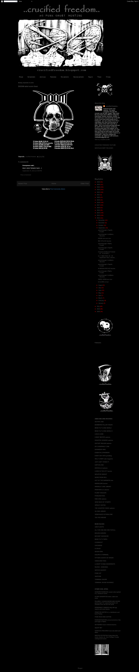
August (100, 285)
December (101, 220)
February (101, 300)
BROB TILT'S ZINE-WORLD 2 (104, 431)
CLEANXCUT (99, 542)
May (99, 293)
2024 (98, 187)
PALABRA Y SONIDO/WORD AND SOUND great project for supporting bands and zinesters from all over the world (107, 603)
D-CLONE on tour (103, 282)
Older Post (85, 183)
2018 (98, 202)
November (101, 222)
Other (108, 77)
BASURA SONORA (100, 533)
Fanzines (53, 77)
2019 (98, 200)
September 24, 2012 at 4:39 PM (32, 171)
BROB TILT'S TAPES (101, 539)
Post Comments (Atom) (57, 189)
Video (99, 77)
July (99, 287)
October (101, 225)
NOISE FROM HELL (101, 477)
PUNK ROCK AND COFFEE (103, 617)
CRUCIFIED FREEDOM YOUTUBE (105, 145)
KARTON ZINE (99, 465)
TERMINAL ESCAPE (101, 579)
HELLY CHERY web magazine (104, 459)
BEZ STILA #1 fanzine (104, 241)
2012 (98, 218)
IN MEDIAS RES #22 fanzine (106, 268)
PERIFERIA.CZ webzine (102, 489)
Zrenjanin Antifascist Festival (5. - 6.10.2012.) (106, 252)
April (99, 295)
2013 (98, 215)
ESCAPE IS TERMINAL (102, 554)
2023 (98, 189)
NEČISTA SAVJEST (100, 570)
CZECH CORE (99, 434)
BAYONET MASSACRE (102, 536)
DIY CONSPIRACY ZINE (102, 446)
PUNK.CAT (98, 573)
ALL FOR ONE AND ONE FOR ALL (105, 530)
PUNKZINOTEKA (100, 496)
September (101, 228)
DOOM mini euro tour (104, 238)
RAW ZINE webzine (100, 499)
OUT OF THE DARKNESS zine (104, 480)
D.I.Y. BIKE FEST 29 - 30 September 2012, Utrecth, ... (107, 256)
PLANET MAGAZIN (100, 493)
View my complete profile (102, 139)
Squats (90, 77)
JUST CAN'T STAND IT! (102, 462)
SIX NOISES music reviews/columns (105, 624)
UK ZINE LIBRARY (100, 511)
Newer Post (22, 183)
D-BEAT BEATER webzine (102, 437)
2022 (98, 192)
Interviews (31, 77)
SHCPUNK (98, 576)
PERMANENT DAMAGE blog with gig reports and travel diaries (106, 608)
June (100, 290)
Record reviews (78, 77)
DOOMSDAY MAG (100, 449)
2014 (98, 212)
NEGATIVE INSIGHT (101, 474)
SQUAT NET (98, 627)
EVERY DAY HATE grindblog (103, 455)
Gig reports (65, 77)
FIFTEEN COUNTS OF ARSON (104, 558)
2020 (98, 197)
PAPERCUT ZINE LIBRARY (103, 486)
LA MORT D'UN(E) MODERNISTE (105, 564)
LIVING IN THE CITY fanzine (103, 471)
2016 (98, 207)
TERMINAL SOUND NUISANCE (104, 582)
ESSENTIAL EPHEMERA (102, 452)
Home (21, 77)
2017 (98, 205)
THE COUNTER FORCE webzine (105, 508)
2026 (98, 182)
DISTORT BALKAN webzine (103, 443)
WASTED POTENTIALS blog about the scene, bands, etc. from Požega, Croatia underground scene (107, 637)
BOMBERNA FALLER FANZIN (104, 425)
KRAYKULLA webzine (101, 468)
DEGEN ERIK (99, 551)
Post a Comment (26, 175)
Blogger (80, 668)
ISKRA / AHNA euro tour (105, 279)
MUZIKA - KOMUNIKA (101, 567)
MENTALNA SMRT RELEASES (104, 148)
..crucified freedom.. (111, 106)
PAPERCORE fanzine (101, 483)
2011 (98, 306)
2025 (98, 184)
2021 (98, 194)
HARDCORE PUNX (100, 561)
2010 (98, 309)
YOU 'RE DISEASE (100, 517)
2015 (98, 210)
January (101, 303)
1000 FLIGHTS (99, 527)
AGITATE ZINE (99, 421)
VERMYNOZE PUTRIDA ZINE (104, 514)
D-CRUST (98, 548)
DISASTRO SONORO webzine (104, 440)
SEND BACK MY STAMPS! (103, 502)
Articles (43, 77)
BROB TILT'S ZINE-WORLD (103, 428)
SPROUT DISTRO (100, 505)
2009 (98, 311)
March (100, 298)
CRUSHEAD (98, 545)
